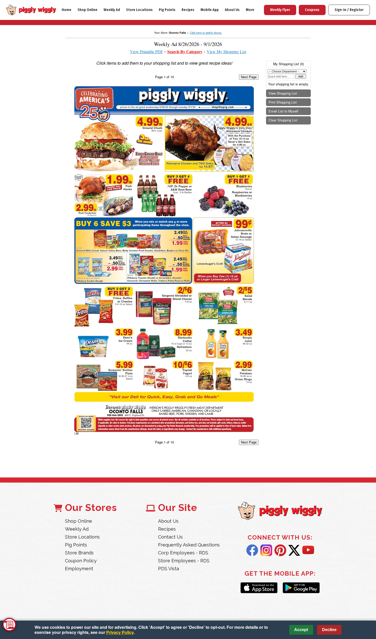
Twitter (294, 550)
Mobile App (210, 10)
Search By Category (184, 51)
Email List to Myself (283, 111)
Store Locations (139, 10)
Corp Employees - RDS (183, 552)
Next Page (249, 77)
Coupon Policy (81, 560)
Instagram (266, 550)
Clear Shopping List (283, 120)
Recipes (188, 10)
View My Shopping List (226, 51)
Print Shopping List (283, 102)
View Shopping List (283, 93)
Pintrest (280, 550)
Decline (329, 629)
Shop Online (87, 10)
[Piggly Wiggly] (280, 511)
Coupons (312, 10)
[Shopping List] (9, 624)
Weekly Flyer (280, 10)
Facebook (252, 550)
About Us (232, 10)
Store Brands (79, 552)
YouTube (308, 550)
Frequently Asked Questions (189, 544)
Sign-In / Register (349, 10)
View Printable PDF (146, 51)
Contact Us (170, 537)
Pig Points (167, 10)
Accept (301, 629)
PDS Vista (168, 568)
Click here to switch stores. (206, 33)
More (250, 10)
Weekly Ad (112, 10)
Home (66, 10)
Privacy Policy (120, 632)
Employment (79, 568)
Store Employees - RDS (183, 560)
